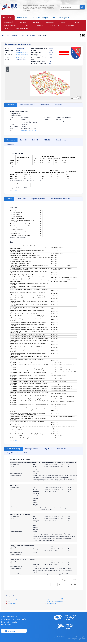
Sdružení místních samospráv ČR (55, 601)
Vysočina (40, 25)
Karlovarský (50, 22)
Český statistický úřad (13, 599)
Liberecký (77, 22)
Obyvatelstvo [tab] (11, 140)
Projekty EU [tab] (47, 449)
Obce (22, 35)
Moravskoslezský (22, 28)
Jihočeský (23, 22)
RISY (9, 601)
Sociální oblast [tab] (21, 199)
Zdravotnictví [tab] (11, 144)
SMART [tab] (25, 453)
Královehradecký (10, 25)
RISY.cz (7, 35)
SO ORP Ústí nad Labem (22, 52)
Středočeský (8, 22)
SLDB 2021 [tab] (47, 140)
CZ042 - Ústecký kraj (21, 58)
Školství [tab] (9, 199)
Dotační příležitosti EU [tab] (32, 449)
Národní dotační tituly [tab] (13, 449)
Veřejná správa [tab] (44, 105)
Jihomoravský (55, 25)
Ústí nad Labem (31, 35)
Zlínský (6, 28)
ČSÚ (16, 190)
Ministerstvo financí (52, 603)
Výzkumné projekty (61, 17)
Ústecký (64, 22)
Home (3, 35)
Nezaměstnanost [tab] (61, 140)
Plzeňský (36, 22)
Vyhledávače (22, 17)
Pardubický (26, 25)
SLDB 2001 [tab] (23, 140)
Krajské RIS (7, 17)
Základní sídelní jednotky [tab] (27, 105)
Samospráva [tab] (10, 105)
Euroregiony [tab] (58, 105)
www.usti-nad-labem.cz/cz (28, 130)
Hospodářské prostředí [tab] (38, 199)
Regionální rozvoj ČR (40, 17)
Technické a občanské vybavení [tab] (60, 199)
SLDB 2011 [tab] (35, 140)
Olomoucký (70, 25)
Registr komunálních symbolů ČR (55, 599)
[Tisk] (82, 35)
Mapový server (12, 603)
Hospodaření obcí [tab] (12, 453)
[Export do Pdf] (81, 35)
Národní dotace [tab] (61, 449)
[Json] (84, 35)
